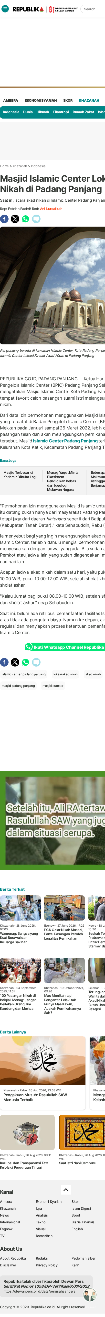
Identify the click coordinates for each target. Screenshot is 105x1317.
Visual (40, 1229)
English (77, 1229)
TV (2, 1236)
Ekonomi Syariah (41, 100)
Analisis (42, 1215)
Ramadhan (44, 1236)
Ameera (6, 1201)
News (4, 1215)
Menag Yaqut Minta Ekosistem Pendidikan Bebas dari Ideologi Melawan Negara (62, 481)
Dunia (28, 112)
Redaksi (42, 1258)
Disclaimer (8, 1265)
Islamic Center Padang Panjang (65, 440)
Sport (76, 1215)
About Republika (13, 1258)
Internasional (10, 1222)
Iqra (39, 1208)
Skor (75, 1201)
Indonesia (11, 112)
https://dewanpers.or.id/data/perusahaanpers (39, 1291)
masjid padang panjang (18, 686)
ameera (10, 100)
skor (67, 100)
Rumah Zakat (83, 112)
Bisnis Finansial (83, 1222)
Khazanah (20, 166)
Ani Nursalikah (51, 209)
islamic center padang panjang (24, 674)
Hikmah (43, 112)
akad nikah (93, 674)
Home (4, 166)
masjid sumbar (52, 686)
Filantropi (61, 112)
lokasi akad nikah (65, 674)
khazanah (89, 100)
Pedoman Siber (83, 1258)
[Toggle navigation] (5, 9)
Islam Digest (81, 1208)
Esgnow (6, 1229)
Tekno (40, 1222)
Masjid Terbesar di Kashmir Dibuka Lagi (20, 474)
